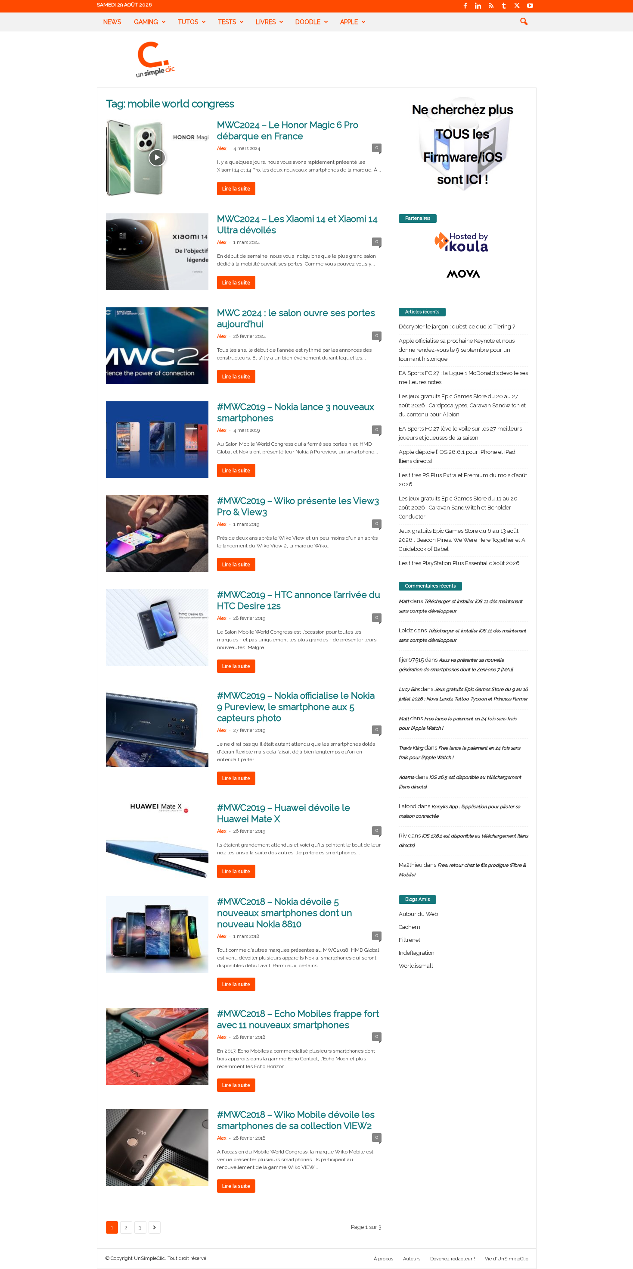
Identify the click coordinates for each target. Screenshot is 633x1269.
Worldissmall (416, 966)
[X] (517, 6)
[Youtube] (530, 6)
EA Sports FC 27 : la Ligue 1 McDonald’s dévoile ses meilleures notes (463, 377)
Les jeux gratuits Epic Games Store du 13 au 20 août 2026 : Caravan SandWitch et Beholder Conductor (458, 507)
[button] (523, 22)
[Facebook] (465, 6)
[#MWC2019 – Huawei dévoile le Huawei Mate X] (157, 840)
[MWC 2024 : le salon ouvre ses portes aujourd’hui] (157, 345)
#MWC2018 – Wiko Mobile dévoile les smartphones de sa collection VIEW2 (296, 1120)
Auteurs (411, 1259)
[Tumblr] (504, 6)
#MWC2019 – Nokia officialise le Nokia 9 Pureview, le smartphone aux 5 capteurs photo (296, 706)
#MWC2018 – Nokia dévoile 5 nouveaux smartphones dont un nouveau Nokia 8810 (284, 912)
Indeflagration (416, 953)
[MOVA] (463, 274)
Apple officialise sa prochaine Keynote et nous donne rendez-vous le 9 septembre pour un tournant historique (457, 350)
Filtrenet (409, 940)
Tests (227, 22)
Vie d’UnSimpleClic (506, 1259)
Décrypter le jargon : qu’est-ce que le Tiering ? (457, 326)
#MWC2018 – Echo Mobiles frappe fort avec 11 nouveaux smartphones (298, 1019)
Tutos (188, 22)
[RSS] (491, 6)
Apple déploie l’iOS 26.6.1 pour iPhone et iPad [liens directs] (457, 456)
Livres (266, 22)
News (112, 22)
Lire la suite (236, 188)
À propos (383, 1259)
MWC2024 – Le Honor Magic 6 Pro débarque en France (287, 130)
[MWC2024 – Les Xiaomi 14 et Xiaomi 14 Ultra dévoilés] (157, 251)
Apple (349, 22)
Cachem (409, 927)
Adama (406, 777)
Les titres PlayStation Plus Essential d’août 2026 (459, 563)
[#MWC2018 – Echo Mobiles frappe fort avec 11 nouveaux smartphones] (157, 1046)
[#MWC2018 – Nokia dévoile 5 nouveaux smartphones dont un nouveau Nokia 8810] (157, 934)
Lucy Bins (409, 689)
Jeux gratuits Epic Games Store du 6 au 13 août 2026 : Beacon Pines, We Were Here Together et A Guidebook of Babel (462, 540)
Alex (222, 148)
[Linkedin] (478, 6)
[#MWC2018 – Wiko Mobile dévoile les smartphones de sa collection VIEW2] (157, 1147)
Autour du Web (418, 914)
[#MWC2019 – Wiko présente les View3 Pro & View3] (157, 533)
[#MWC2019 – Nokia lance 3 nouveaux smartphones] (157, 439)
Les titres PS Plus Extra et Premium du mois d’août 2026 (463, 480)
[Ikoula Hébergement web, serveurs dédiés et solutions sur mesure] (463, 242)
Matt (404, 601)
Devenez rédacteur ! (452, 1259)
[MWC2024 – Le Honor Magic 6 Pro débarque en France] (157, 157)
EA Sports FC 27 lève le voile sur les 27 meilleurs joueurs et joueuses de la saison (460, 433)
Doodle (307, 22)
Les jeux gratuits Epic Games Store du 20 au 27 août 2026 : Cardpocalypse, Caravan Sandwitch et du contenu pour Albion (462, 405)
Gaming (146, 22)
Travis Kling (411, 748)
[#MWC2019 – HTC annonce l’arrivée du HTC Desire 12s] (157, 627)
